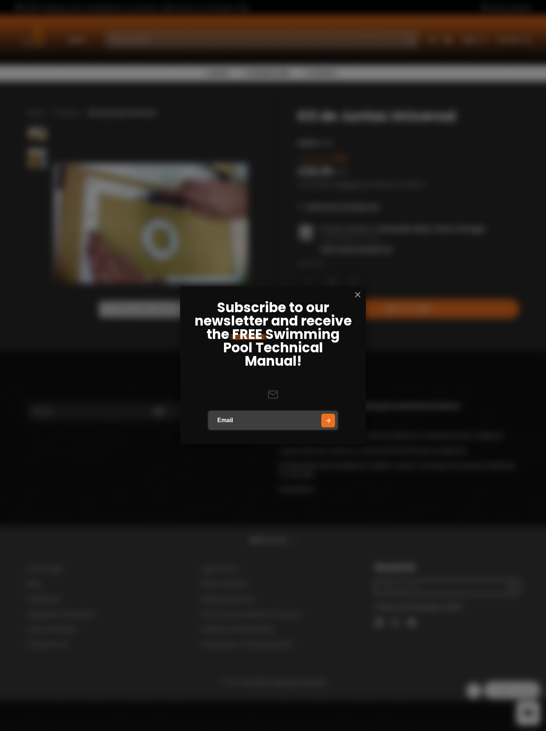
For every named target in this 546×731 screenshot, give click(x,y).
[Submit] (328, 420)
